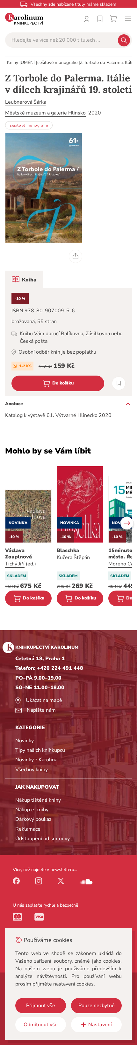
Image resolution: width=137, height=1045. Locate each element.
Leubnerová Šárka (25, 102)
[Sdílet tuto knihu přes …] (75, 256)
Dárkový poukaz (33, 819)
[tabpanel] (68, 342)
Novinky (24, 740)
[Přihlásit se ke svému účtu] (86, 18)
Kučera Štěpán (73, 557)
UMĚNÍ (28, 62)
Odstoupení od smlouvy (42, 838)
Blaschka (68, 550)
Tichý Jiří (15, 563)
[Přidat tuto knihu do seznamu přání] (119, 383)
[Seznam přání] (100, 18)
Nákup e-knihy (31, 809)
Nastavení (100, 1024)
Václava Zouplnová (18, 553)
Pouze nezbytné (96, 1005)
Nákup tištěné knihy (38, 800)
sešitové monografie (57, 62)
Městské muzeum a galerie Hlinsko (45, 112)
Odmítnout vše (41, 1024)
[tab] (24, 279)
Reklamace (27, 829)
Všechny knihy (31, 769)
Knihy (12, 62)
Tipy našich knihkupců (40, 750)
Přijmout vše (40, 1005)
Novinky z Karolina (36, 759)
